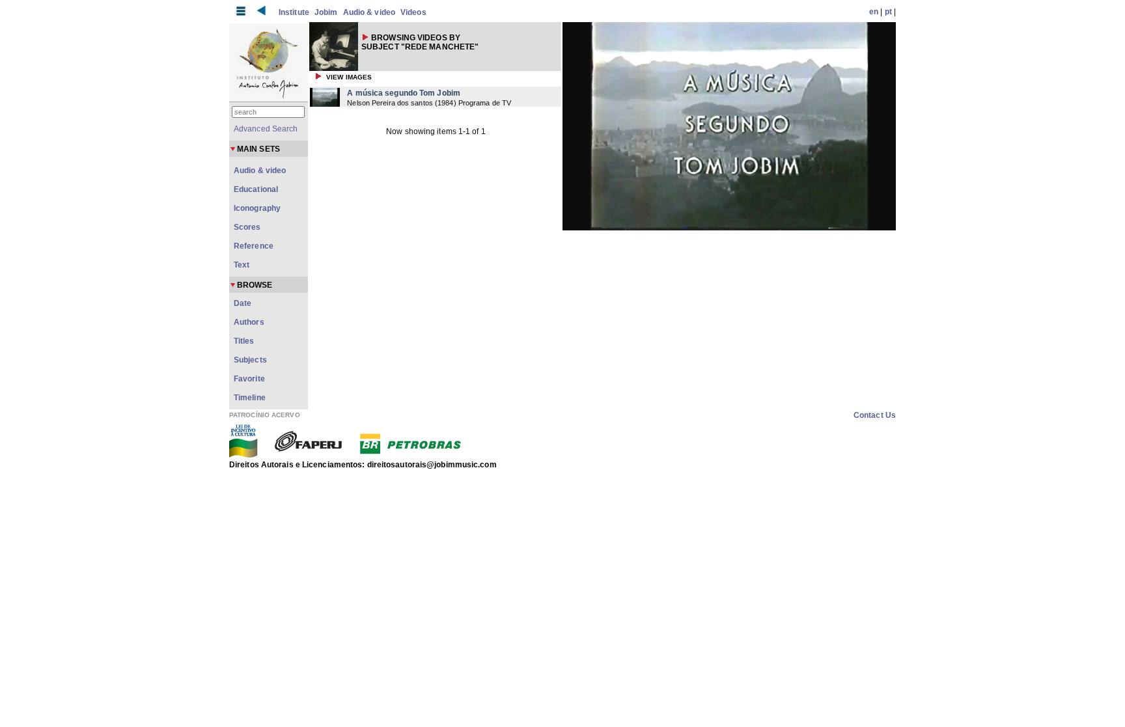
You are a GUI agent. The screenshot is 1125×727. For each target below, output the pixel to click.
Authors (249, 322)
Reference (253, 246)
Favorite (249, 378)
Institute (294, 12)
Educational (256, 189)
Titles (244, 341)
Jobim (326, 12)
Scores (247, 227)
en (873, 11)
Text (241, 264)
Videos (413, 12)
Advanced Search (266, 128)
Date (242, 303)
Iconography (257, 208)
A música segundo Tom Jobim (403, 93)
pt (888, 11)
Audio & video (369, 12)
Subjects (250, 359)
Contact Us (875, 415)
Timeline (250, 397)
